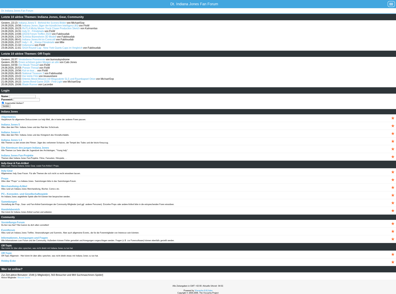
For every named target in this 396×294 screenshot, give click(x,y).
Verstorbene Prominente (32, 59)
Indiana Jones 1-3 (11, 140)
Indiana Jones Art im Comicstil (38, 39)
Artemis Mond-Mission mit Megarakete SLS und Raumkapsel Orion (58, 79)
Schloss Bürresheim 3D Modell (39, 36)
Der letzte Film (30, 76)
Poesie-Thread (30, 67)
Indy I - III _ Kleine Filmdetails (38, 42)
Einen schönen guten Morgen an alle (39, 62)
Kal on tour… (29, 70)
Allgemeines (8, 117)
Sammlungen (9, 201)
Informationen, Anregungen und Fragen (24, 238)
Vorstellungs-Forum (13, 222)
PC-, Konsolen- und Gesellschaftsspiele (24, 194)
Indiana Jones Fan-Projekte (17, 155)
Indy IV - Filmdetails (33, 31)
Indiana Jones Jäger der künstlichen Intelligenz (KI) (50, 25)
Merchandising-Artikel (14, 186)
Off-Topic (6, 253)
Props (4, 178)
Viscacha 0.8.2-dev (204, 290)
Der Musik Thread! (29, 65)
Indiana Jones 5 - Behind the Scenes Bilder (42, 22)
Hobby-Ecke (8, 261)
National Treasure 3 (33, 73)
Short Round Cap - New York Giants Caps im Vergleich (52, 48)
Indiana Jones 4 (10, 132)
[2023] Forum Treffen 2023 (36, 34)
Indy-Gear (7, 170)
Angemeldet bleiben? (14, 103)
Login (5, 90)
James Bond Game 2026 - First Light (42, 81)
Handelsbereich (10, 209)
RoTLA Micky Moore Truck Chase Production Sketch (51, 28)
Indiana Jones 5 (10, 124)
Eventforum (8, 230)
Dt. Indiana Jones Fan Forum (194, 4)
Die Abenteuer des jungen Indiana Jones (25, 147)
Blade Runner (30, 84)
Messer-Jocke (23, 277)
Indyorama (28, 45)
